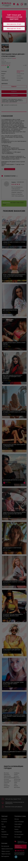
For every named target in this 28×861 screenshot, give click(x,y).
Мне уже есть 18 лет (14, 24)
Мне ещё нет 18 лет (14, 28)
